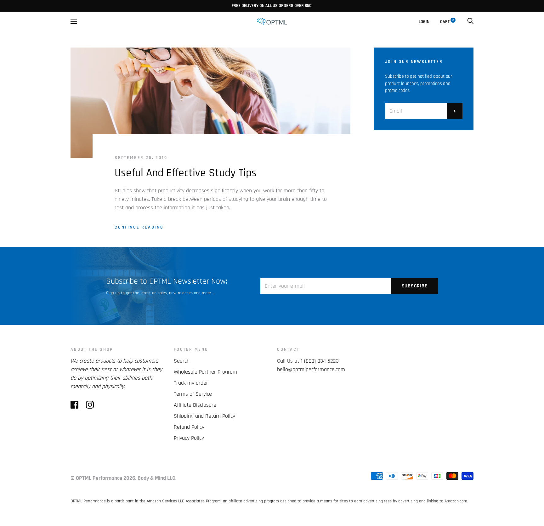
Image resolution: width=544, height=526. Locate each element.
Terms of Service (193, 394)
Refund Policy (189, 427)
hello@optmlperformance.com (311, 369)
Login (424, 22)
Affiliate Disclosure (195, 405)
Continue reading (139, 227)
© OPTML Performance (96, 478)
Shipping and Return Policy (204, 416)
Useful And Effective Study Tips (186, 173)
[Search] (470, 22)
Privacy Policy (189, 438)
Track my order (191, 383)
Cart (447, 22)
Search (182, 361)
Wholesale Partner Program (205, 372)
